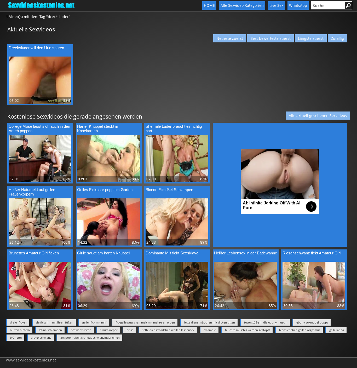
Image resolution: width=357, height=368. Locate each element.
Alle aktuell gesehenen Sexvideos (318, 115)
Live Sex (276, 5)
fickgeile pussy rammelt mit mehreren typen (145, 322)
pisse (129, 330)
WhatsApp (298, 5)
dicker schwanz (41, 337)
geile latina (336, 330)
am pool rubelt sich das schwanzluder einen (90, 337)
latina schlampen (50, 330)
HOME (209, 5)
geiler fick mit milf (94, 322)
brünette (16, 337)
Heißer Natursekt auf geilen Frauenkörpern (32, 191)
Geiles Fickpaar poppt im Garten (105, 189)
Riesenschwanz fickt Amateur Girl (312, 253)
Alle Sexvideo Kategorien (242, 5)
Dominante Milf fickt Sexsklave (172, 253)
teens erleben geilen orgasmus (299, 330)
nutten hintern (20, 330)
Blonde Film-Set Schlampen (169, 189)
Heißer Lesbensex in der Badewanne (245, 253)
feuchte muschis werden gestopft (247, 330)
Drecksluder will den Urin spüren (36, 48)
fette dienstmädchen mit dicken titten (209, 322)
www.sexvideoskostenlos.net (31, 360)
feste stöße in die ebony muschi (265, 322)
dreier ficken (18, 322)
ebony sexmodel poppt (312, 322)
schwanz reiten (81, 330)
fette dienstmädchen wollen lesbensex (168, 330)
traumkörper (108, 330)
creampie (210, 330)
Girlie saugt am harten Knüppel (103, 253)
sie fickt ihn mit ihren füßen (54, 322)
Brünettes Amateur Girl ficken (34, 253)
